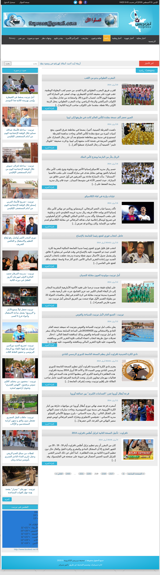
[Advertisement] (80, 53)
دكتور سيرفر (64, 565)
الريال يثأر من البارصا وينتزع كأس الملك (99, 157)
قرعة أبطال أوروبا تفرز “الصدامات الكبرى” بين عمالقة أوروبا (99, 393)
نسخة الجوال (24, 2)
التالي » (59, 473)
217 (111, 473)
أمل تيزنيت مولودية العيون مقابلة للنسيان (100, 275)
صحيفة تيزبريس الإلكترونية (74, 560)
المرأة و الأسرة (72, 38)
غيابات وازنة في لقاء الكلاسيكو (100, 196)
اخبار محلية (141, 38)
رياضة (106, 38)
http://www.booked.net (25, 549)
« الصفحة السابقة (136, 473)
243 (68, 473)
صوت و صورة (33, 38)
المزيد (7, 499)
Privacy (12, 38)
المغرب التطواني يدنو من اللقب (99, 78)
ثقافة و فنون (96, 38)
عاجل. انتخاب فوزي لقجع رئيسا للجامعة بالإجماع (99, 235)
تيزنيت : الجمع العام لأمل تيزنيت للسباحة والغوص (100, 314)
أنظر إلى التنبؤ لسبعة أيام (26, 546)
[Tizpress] (140, 20)
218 (104, 473)
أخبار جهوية (129, 38)
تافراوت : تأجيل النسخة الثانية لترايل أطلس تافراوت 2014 (100, 433)
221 (81, 473)
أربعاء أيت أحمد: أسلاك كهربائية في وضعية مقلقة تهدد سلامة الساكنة (56, 63)
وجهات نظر (46, 38)
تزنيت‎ (35, 521)
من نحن (21, 38)
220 (89, 473)
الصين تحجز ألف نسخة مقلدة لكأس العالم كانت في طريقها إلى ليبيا (100, 117)
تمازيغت (84, 38)
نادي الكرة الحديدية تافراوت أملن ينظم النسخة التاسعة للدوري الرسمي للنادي (100, 354)
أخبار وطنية (116, 38)
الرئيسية (152, 41)
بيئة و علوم (58, 38)
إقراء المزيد (49, 108)
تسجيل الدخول (9, 2)
